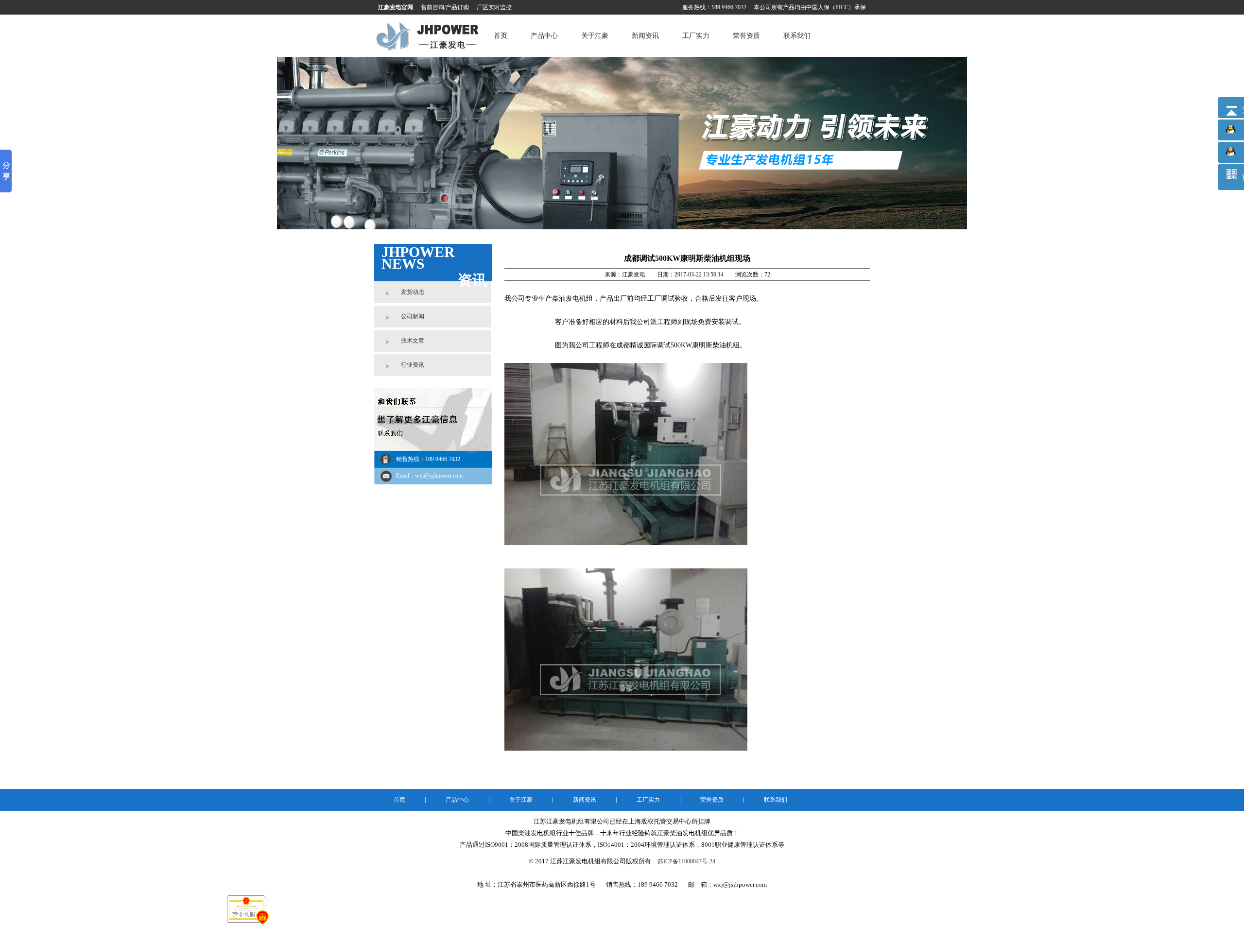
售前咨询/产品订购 (445, 7)
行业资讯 (412, 364)
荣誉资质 (746, 35)
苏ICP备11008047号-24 (686, 861)
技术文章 (412, 340)
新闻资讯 (645, 35)
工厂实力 (695, 35)
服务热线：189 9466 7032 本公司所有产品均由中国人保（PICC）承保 (774, 7)
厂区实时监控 (494, 7)
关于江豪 (594, 35)
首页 (500, 35)
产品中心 (544, 35)
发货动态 (412, 292)
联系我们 (797, 35)
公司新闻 (412, 316)
